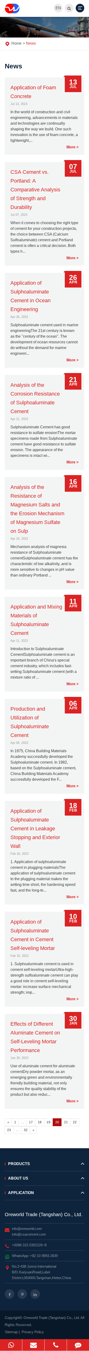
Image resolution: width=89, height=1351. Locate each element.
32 (26, 1130)
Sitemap (11, 1332)
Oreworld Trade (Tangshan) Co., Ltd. (43, 1214)
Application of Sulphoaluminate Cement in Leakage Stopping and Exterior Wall (35, 828)
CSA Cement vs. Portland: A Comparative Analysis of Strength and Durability (35, 189)
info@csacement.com (29, 1234)
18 (40, 1122)
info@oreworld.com (27, 1229)
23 (9, 1130)
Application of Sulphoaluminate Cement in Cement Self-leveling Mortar (32, 935)
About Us (18, 1178)
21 (66, 1122)
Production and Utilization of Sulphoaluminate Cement (29, 722)
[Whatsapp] (11, 1345)
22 (75, 1122)
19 (48, 1122)
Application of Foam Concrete (33, 92)
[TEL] (56, 1345)
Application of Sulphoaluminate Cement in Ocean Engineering (30, 296)
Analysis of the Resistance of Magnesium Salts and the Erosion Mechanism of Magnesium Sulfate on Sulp (37, 509)
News (31, 43)
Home (16, 43)
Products (19, 1164)
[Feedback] (78, 1345)
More (70, 147)
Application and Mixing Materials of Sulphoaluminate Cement (36, 620)
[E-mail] (33, 1345)
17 (31, 1122)
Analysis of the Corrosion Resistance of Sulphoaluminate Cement (35, 398)
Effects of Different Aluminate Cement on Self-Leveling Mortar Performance (35, 1037)
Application (21, 1193)
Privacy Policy (33, 1332)
